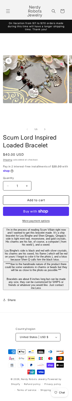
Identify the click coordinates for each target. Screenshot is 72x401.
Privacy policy (52, 384)
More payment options (36, 220)
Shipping (7, 159)
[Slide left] (27, 129)
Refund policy (32, 384)
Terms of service (26, 390)
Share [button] (12, 300)
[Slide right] (44, 129)
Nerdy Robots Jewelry (34, 379)
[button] (8, 11)
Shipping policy (49, 390)
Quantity (8, 178)
